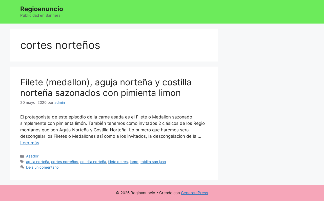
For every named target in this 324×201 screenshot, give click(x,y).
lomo (134, 161)
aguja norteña (37, 161)
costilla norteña (93, 161)
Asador (32, 156)
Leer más (29, 142)
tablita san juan (153, 161)
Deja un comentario (42, 167)
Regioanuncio (41, 9)
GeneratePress (194, 192)
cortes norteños (64, 161)
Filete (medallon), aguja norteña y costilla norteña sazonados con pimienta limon (106, 87)
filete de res (118, 161)
